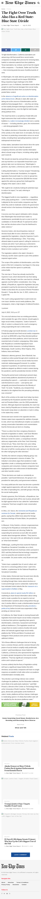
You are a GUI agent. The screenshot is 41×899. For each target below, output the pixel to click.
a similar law (31, 331)
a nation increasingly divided (19, 121)
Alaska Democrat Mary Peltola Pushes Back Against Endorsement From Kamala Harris (19, 768)
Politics (9, 9)
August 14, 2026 (28, 773)
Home (3, 9)
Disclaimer (16, 884)
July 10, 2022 (27, 25)
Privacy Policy (5, 884)
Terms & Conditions (22, 882)
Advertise (11, 882)
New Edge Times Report (11, 25)
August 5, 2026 (28, 846)
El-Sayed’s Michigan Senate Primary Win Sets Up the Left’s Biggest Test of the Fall (20, 841)
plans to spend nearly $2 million (22, 593)
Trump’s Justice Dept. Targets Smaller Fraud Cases (17, 805)
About (3, 882)
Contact (24, 884)
